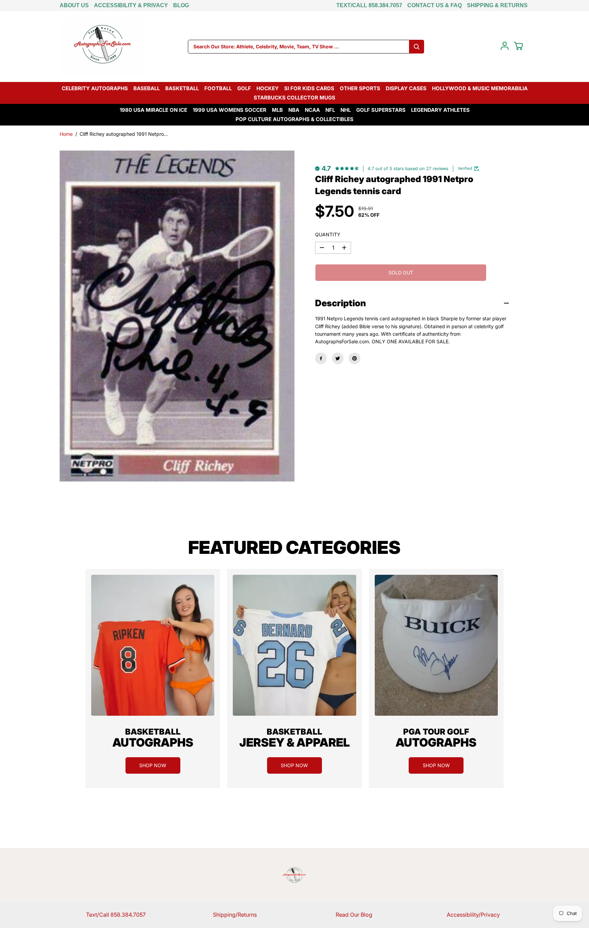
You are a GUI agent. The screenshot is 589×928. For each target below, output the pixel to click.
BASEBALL (146, 88)
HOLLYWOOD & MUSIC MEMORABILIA (480, 88)
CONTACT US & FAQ (434, 5)
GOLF (244, 88)
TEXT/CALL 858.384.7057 (369, 5)
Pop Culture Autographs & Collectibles (294, 119)
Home (66, 134)
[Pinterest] (354, 358)
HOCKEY (267, 88)
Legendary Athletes (440, 109)
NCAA (312, 109)
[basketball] (152, 645)
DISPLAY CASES (406, 88)
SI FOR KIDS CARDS (309, 88)
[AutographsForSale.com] (102, 46)
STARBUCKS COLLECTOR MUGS (294, 97)
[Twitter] (338, 358)
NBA (293, 109)
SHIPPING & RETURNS (497, 5)
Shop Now (152, 765)
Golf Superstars (381, 109)
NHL (345, 109)
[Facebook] (321, 358)
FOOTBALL (218, 88)
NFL (330, 109)
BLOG (181, 5)
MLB (277, 109)
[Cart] (518, 46)
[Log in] (504, 46)
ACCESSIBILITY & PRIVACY (131, 5)
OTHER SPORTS (360, 88)
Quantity (327, 234)
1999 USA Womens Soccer (229, 109)
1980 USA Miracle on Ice (153, 109)
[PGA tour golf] (436, 645)
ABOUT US (74, 5)
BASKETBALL (182, 88)
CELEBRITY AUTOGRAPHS (95, 88)
